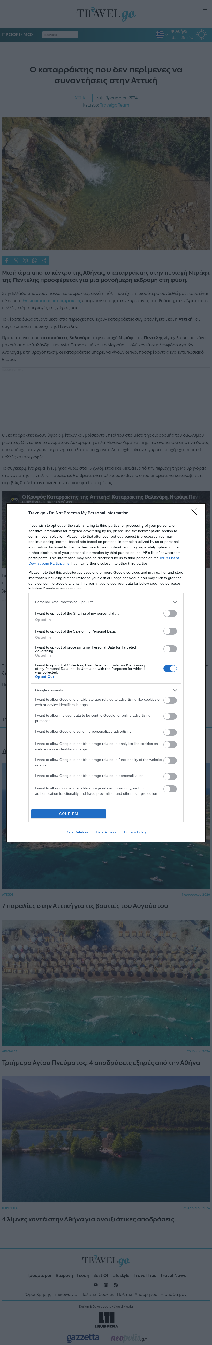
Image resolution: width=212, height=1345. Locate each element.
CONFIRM (68, 814)
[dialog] (106, 672)
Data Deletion (77, 832)
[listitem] (106, 602)
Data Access (106, 832)
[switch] (170, 613)
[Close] (195, 513)
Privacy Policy (135, 832)
